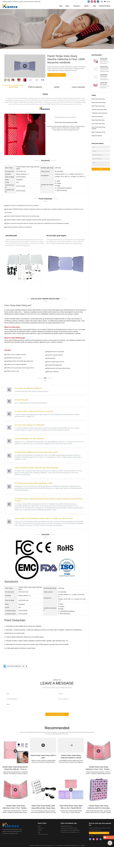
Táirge (67, 6)
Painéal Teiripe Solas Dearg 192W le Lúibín (105, 68)
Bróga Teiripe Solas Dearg (98, 120)
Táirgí (39, 826)
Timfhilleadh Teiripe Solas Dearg (99, 113)
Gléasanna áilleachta (97, 135)
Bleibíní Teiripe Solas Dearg (98, 132)
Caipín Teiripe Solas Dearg (98, 106)
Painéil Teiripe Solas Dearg (98, 99)
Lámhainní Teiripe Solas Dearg (99, 109)
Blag (94, 6)
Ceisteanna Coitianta (104, 6)
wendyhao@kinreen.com (73, 832)
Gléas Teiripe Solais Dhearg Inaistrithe (98, 127)
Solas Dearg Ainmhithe (97, 116)
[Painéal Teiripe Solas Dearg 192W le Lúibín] (43, 745)
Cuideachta (76, 6)
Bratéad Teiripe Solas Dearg (98, 102)
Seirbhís (86, 6)
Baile (60, 6)
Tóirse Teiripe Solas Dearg (98, 123)
